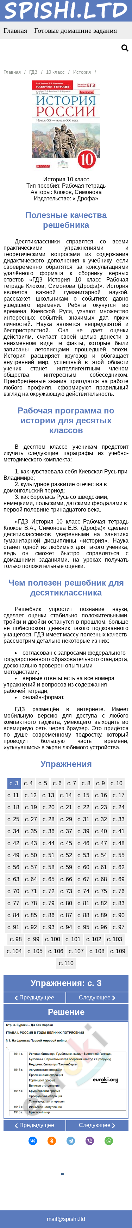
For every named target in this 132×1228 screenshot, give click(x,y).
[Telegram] (66, 1141)
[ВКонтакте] (28, 1141)
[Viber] (85, 1141)
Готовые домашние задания (75, 30)
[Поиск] (124, 48)
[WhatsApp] (104, 1141)
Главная (15, 30)
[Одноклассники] (47, 1141)
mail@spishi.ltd (66, 1219)
